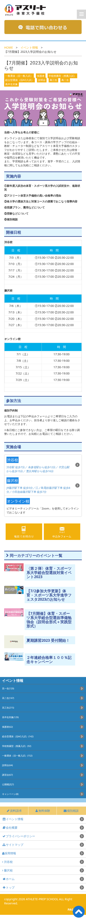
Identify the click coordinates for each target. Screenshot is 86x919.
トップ (10, 887)
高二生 (65, 80)
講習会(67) (7, 774)
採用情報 (10, 853)
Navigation (81, 14)
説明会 (42, 80)
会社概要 (12, 827)
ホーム (10, 879)
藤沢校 (8, 870)
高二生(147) (8, 698)
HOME (8, 47)
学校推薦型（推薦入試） (62, 76)
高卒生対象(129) (10, 717)
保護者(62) (7, 726)
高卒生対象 (11, 84)
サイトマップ (14, 845)
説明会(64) (7, 765)
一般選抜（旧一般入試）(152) (17, 755)
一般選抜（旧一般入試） (19, 76)
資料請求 (16, 811)
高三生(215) (8, 707)
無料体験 (44, 811)
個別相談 (73, 811)
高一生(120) (8, 688)
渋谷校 (8, 862)
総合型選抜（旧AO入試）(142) (17, 736)
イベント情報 (29, 47)
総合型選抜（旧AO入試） (19, 80)
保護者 (40, 76)
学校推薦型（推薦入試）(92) (16, 746)
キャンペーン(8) (10, 793)
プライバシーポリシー (20, 836)
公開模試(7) (8, 784)
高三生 (53, 80)
